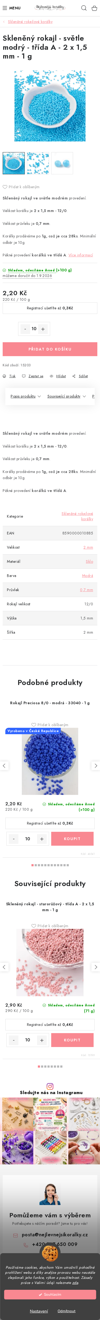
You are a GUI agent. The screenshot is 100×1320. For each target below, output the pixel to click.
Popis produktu (23, 396)
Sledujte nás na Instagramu (51, 1092)
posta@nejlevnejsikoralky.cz (55, 1234)
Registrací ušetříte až (50, 308)
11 (68, 865)
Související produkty (64, 396)
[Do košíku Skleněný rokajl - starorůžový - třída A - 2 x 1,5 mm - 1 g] (72, 1040)
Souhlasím (52, 1294)
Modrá (87, 575)
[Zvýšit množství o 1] (43, 329)
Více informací (81, 255)
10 (64, 865)
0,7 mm (86, 589)
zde (75, 1282)
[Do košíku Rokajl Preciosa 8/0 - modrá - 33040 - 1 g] (72, 839)
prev (4, 765)
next (95, 765)
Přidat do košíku (50, 349)
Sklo (89, 561)
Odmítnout (66, 1311)
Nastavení (39, 1311)
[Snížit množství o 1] (25, 329)
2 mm (88, 547)
